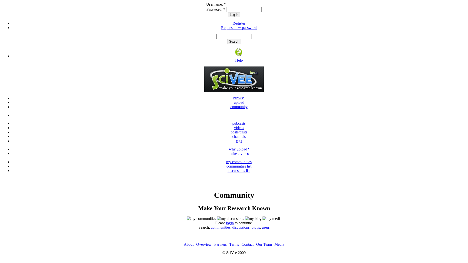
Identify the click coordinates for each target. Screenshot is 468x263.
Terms (234, 244)
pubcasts (238, 123)
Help (239, 60)
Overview (204, 244)
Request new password (239, 28)
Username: (216, 4)
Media (279, 244)
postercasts (239, 132)
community (239, 107)
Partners (220, 244)
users (266, 227)
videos (239, 128)
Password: (215, 9)
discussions (241, 227)
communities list (238, 166)
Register (239, 23)
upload (239, 102)
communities (220, 227)
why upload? (239, 149)
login (230, 223)
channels (239, 136)
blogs (256, 227)
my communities (239, 162)
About (189, 244)
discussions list (239, 171)
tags (239, 141)
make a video (239, 153)
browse (238, 98)
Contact (248, 244)
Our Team (264, 244)
